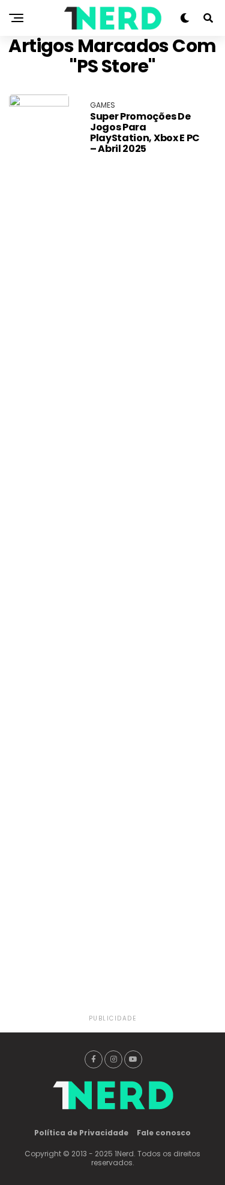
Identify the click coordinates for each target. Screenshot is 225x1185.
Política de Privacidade (81, 1133)
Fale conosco (164, 1133)
